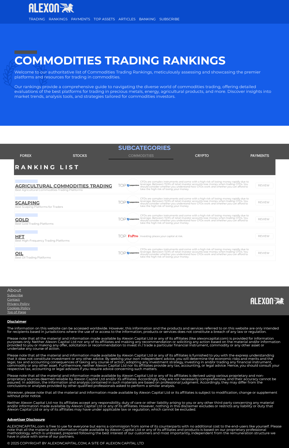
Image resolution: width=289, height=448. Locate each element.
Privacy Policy (18, 304)
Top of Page (16, 312)
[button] (169, 19)
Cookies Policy (18, 308)
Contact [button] (13, 299)
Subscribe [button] (15, 295)
